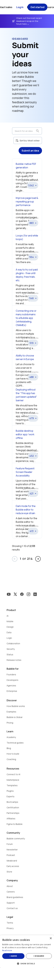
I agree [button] (13, 956)
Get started (37, 7)
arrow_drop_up (35, 185)
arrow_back (14, 558)
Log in (19, 7)
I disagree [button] (39, 956)
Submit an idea (30, 150)
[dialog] (27, 951)
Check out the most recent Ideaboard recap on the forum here (29, 21)
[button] (27, 963)
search (38, 131)
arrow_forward (37, 558)
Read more (7, 950)
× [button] (51, 938)
